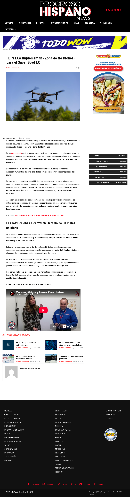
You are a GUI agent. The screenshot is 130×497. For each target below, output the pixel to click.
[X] (115, 10)
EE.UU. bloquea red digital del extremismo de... (28, 344)
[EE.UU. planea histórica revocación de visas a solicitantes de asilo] (8, 358)
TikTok (64, 484)
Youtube (87, 484)
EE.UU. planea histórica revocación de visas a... (25, 357)
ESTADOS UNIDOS (12, 67)
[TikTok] (112, 10)
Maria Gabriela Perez (10, 138)
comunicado (16, 153)
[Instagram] (109, 10)
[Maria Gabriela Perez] (11, 372)
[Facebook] (106, 10)
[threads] (120, 10)
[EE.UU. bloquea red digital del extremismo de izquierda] (8, 345)
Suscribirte (121, 182)
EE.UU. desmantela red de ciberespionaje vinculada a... (70, 344)
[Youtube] (118, 10)
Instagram (50, 484)
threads (100, 484)
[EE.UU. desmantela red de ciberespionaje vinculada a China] (51, 345)
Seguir (123, 161)
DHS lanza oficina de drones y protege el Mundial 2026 (39, 215)
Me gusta (122, 156)
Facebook (35, 484)
